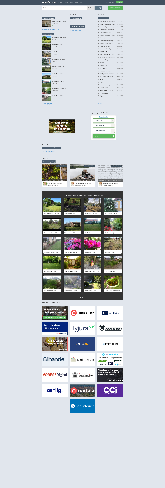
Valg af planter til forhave (107, 90)
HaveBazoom (49, 2)
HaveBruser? (103, 65)
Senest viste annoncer (77, 26)
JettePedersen (51, 183)
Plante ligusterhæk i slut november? (108, 54)
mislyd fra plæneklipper (106, 49)
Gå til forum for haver (48, 151)
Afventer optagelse (48, 18)
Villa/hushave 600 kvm (71, 271)
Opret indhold (115, 8)
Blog (76, 2)
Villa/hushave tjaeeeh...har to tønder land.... (117, 233)
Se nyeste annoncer (76, 30)
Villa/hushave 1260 (90, 290)
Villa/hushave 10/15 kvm (92, 271)
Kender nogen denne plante (108, 40)
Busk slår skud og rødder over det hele (108, 76)
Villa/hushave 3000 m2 (111, 213)
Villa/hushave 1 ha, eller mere (93, 233)
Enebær (102, 79)
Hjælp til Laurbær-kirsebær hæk (108, 24)
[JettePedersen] (45, 184)
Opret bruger (110, 2)
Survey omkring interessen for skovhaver (108, 57)
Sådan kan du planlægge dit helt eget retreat (83, 180)
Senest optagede (48, 34)
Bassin (101, 82)
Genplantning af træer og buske (108, 29)
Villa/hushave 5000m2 (50, 271)
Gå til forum (101, 104)
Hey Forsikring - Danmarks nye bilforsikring (108, 60)
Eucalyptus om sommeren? (108, 74)
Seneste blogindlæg (49, 162)
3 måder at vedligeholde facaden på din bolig (111, 180)
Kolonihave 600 (109, 252)
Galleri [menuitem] (60, 2)
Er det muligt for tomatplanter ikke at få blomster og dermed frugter (108, 27)
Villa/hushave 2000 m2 (91, 213)
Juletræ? (102, 63)
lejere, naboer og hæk (106, 85)
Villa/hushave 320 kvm (71, 290)
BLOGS (45, 158)
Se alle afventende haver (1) (50, 29)
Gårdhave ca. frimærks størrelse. (114, 290)
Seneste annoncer (76, 18)
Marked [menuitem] (66, 2)
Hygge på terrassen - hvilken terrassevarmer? (108, 96)
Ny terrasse (103, 68)
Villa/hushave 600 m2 (70, 252)
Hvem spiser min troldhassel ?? (108, 38)
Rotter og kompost (105, 46)
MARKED (73, 14)
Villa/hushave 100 (90, 252)
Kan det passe (104, 87)
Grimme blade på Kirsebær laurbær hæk (108, 35)
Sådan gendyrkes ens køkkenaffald (55, 180)
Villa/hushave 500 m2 (50, 290)
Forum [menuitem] (71, 2)
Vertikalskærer (104, 93)
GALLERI (45, 14)
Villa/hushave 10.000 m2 (51, 213)
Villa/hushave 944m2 (111, 271)
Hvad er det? (103, 51)
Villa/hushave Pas (69, 213)
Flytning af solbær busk (106, 43)
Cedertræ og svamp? (106, 71)
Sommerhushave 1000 (51, 233)
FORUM (101, 14)
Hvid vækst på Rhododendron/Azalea (108, 21)
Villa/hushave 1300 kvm (51, 252)
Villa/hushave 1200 (70, 233)
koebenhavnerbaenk (106, 32)
